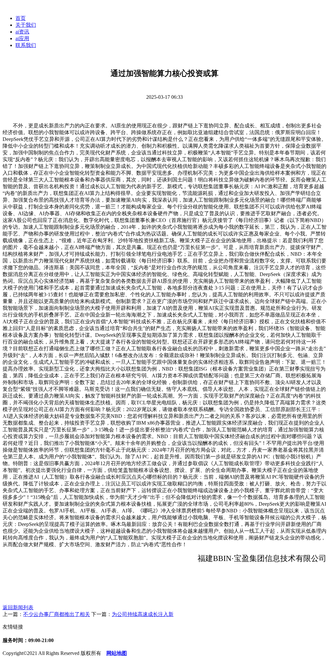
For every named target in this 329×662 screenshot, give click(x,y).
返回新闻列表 (18, 607)
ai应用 (22, 38)
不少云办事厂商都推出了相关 (56, 614)
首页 (20, 18)
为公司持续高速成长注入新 (142, 614)
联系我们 (25, 45)
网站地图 (116, 653)
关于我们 (25, 25)
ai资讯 (22, 31)
